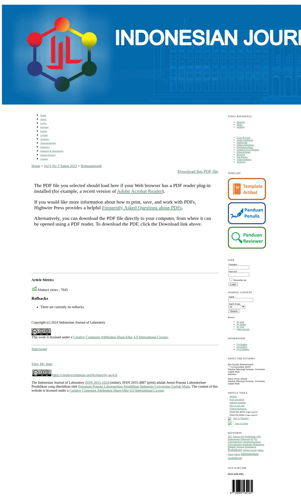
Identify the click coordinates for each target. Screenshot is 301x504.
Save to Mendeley (241, 418)
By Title (240, 327)
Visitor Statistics (244, 159)
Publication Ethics (245, 147)
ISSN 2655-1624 (97, 382)
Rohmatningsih (91, 166)
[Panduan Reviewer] (247, 248)
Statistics (45, 147)
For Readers (242, 344)
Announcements (48, 143)
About (43, 119)
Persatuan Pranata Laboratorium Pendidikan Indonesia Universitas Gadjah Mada (134, 386)
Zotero (239, 124)
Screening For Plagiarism (248, 149)
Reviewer (241, 154)
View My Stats (42, 364)
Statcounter (39, 349)
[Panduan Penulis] (247, 223)
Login (43, 123)
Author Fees (242, 142)
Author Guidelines (245, 140)
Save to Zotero (241, 423)
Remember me (240, 280)
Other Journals (243, 329)
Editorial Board (243, 152)
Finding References (238, 409)
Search (43, 131)
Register (44, 127)
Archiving (241, 162)
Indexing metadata (238, 402)
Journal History (48, 155)
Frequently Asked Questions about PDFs (142, 207)
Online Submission (245, 145)
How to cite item (237, 405)
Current (44, 135)
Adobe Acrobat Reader (139, 191)
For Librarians (243, 349)
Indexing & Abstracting (51, 151)
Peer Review (242, 157)
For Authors (242, 347)
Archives (44, 139)
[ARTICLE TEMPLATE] (247, 199)
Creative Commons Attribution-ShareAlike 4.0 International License (120, 337)
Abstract (233, 396)
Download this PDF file (198, 171)
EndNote (240, 127)
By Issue (240, 322)
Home (43, 115)
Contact (44, 159)
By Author (241, 324)
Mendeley (241, 122)
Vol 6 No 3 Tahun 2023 (60, 166)
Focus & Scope (243, 137)
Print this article (237, 399)
